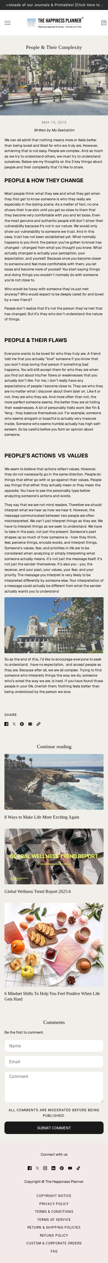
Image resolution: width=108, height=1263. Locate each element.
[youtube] (70, 1168)
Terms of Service (54, 1220)
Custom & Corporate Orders (54, 1243)
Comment (18, 1076)
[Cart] (104, 23)
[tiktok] (78, 1168)
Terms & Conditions (54, 1212)
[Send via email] (30, 724)
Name (14, 1045)
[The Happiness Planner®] (54, 22)
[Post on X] (14, 724)
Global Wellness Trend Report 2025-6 (37, 891)
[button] (38, 724)
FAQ (54, 1251)
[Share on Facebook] (6, 724)
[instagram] (45, 1168)
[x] (37, 1168)
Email (14, 1061)
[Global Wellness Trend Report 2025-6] (54, 856)
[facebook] (30, 1168)
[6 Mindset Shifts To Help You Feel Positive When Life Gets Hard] (54, 945)
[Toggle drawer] (7, 22)
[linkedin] (53, 1168)
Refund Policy (54, 1235)
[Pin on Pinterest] (22, 724)
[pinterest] (62, 1168)
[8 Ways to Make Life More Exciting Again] (54, 782)
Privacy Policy (54, 1204)
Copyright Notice (54, 1196)
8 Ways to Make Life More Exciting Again (41, 817)
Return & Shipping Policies (54, 1227)
